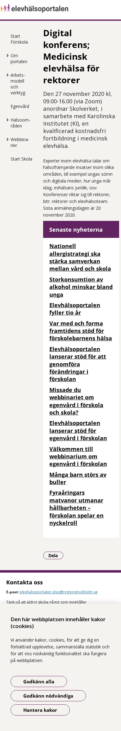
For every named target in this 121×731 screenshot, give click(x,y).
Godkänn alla (38, 681)
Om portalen (19, 58)
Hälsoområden (20, 123)
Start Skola (21, 159)
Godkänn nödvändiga (48, 696)
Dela (55, 555)
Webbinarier (20, 142)
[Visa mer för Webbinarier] (6, 139)
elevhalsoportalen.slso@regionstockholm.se (59, 592)
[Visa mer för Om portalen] (6, 55)
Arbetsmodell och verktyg (18, 84)
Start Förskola (19, 39)
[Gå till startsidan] (60, 8)
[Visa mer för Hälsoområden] (6, 120)
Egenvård (20, 106)
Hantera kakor (40, 710)
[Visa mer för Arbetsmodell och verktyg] (6, 75)
